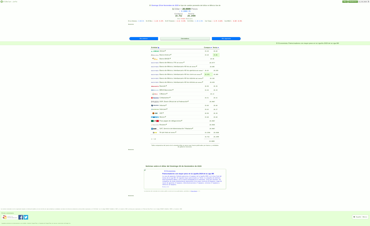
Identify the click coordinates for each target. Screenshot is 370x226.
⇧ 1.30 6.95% (198, 21)
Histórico (353, 1)
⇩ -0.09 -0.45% (236, 21)
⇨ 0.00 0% (140, 21)
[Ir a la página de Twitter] (26, 217)
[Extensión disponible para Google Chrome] (10, 217)
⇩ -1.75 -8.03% (217, 21)
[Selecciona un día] (363, 2)
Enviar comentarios (8, 213)
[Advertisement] (185, 30)
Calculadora (185, 38)
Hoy (345, 1)
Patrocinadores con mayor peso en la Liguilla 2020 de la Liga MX (251, 43)
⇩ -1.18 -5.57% (157, 21)
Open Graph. (194, 191)
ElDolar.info (10, 2)
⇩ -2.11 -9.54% (180, 21)
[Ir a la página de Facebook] (20, 217)
